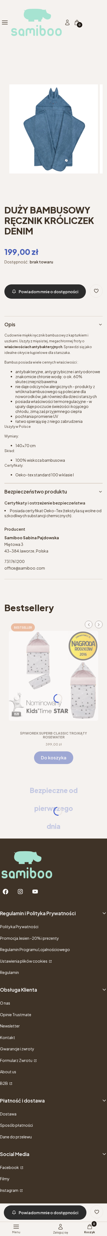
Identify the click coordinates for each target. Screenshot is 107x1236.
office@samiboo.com (24, 567)
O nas (5, 1002)
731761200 (14, 561)
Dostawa (8, 1113)
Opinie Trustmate (15, 1014)
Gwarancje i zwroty (17, 1048)
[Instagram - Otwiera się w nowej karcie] (20, 891)
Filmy (5, 1178)
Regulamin (9, 972)
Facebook (9, 1167)
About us (8, 1071)
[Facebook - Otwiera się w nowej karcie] (5, 891)
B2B (4, 1083)
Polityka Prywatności (19, 926)
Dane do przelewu (16, 1136)
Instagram (9, 1190)
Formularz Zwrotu (16, 1060)
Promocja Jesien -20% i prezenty (29, 938)
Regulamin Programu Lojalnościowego (35, 949)
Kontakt (7, 1037)
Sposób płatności (16, 1125)
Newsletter (10, 1025)
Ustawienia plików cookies (24, 961)
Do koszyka (53, 757)
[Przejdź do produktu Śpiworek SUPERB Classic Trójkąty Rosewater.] (53, 674)
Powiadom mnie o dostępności (48, 291)
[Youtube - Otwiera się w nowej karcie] (35, 891)
